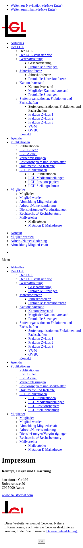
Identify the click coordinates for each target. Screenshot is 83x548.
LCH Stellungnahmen (43, 186)
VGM (32, 126)
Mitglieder (18, 190)
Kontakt (25, 134)
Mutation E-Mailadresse (45, 225)
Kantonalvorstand (31, 83)
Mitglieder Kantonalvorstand (48, 90)
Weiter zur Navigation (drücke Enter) (36, 5)
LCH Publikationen (33, 170)
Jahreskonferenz (30, 71)
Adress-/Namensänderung (37, 205)
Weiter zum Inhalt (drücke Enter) (33, 9)
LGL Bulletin (28, 150)
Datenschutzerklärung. (62, 531)
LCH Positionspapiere (43, 182)
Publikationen (20, 142)
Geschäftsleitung (31, 59)
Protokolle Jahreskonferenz (47, 79)
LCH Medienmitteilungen (46, 178)
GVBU (33, 130)
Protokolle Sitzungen (43, 67)
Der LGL (17, 47)
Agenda (16, 138)
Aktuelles (17, 43)
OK (41, 541)
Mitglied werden (30, 197)
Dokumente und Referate (37, 166)
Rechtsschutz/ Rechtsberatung (40, 213)
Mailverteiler (28, 217)
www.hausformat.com (17, 495)
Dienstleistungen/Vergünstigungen (43, 209)
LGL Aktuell (28, 154)
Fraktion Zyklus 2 (40, 118)
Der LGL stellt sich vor (35, 55)
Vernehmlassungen (32, 158)
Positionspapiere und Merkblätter (42, 162)
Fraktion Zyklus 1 (40, 114)
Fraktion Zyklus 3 (40, 122)
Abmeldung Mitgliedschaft (38, 201)
